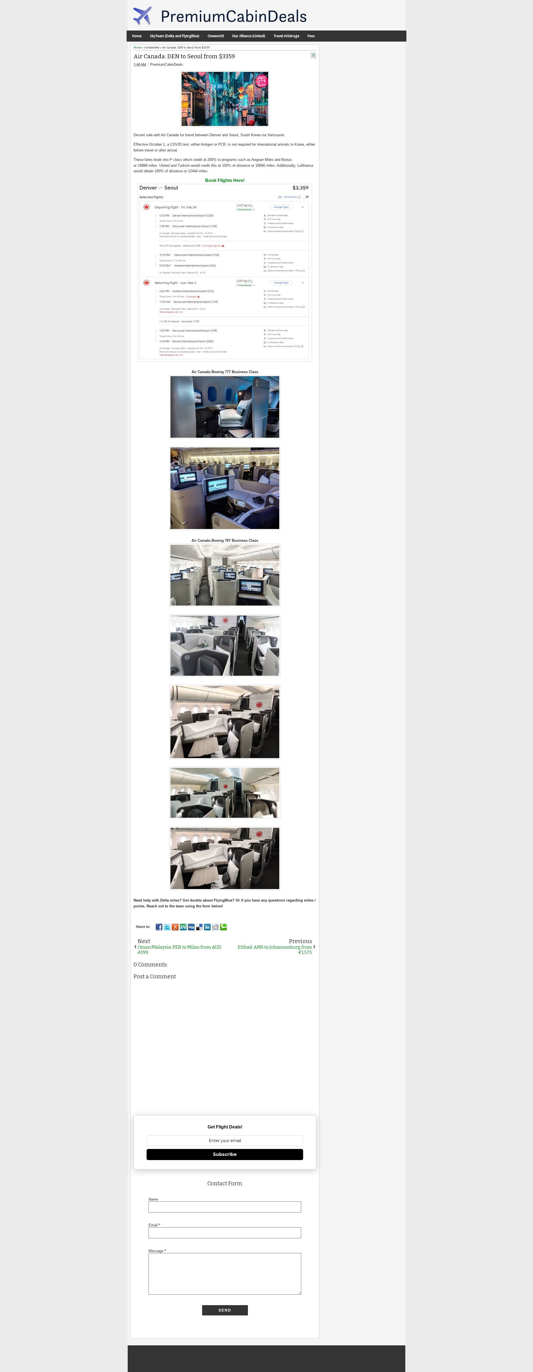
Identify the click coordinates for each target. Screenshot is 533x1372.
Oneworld (216, 36)
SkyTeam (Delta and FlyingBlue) (174, 36)
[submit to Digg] (191, 927)
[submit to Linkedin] (207, 927)
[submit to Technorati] (223, 927)
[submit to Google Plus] (175, 927)
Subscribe (225, 1154)
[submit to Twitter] (167, 927)
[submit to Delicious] (199, 927)
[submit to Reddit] (215, 927)
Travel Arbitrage (286, 36)
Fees (311, 36)
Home (137, 36)
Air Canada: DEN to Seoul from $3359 (184, 56)
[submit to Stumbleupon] (183, 927)
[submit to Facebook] (159, 927)
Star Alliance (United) (248, 36)
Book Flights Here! (225, 180)
